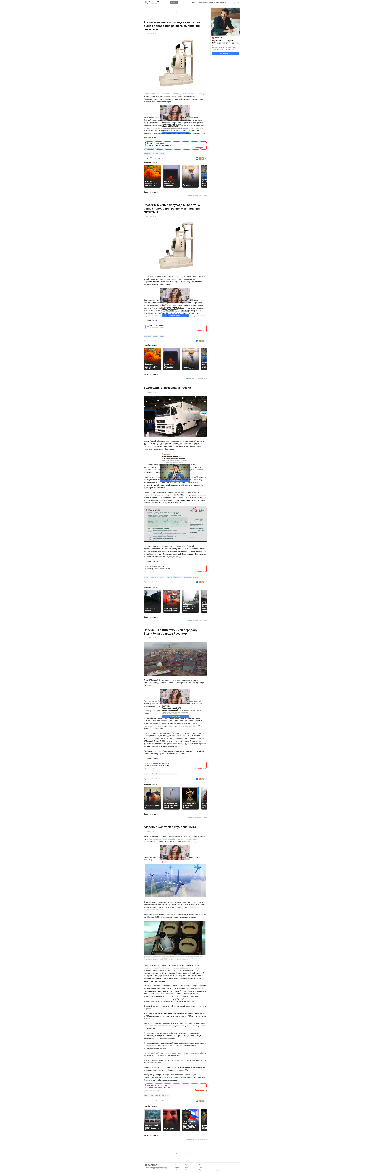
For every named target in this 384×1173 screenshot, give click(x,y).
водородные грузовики (191, 641)
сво (152, 1160)
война (146, 1160)
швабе (162, 218)
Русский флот (157, 823)
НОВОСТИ (195, 2)
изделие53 (165, 1160)
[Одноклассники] (200, 40)
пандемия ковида (173, 35)
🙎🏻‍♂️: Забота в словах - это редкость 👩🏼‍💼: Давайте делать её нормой (157, 26)
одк (175, 838)
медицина (147, 35)
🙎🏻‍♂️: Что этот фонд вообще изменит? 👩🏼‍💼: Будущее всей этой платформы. (158, 829)
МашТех (155, 626)
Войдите (189, 77)
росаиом (169, 838)
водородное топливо (157, 641)
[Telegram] (203, 40)
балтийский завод (158, 838)
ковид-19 (162, 35)
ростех (155, 218)
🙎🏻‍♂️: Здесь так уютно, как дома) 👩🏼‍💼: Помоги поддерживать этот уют (157, 1151)
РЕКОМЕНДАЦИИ (203, 2)
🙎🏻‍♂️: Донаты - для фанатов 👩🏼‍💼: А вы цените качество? (154, 391)
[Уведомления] (234, 2)
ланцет (157, 1160)
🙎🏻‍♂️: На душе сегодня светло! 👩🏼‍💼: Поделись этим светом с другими (158, 209)
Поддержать (174, 2)
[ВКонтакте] (197, 40)
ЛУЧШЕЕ (216, 2)
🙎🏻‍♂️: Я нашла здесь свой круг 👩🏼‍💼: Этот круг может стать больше (157, 632)
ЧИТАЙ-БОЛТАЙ (154, 2)
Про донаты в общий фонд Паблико (152, 30)
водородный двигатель (174, 641)
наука (155, 35)
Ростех (157, 21)
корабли (147, 838)
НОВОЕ (211, 2)
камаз (146, 641)
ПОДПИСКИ (223, 2)
